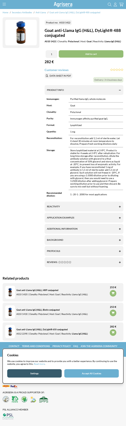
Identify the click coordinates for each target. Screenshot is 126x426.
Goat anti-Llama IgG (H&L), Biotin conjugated (38, 309)
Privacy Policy (61, 346)
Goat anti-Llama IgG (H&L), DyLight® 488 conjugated (74, 12)
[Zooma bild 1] (21, 32)
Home (5, 12)
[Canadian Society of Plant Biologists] (24, 399)
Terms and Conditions (36, 346)
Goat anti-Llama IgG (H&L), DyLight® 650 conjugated (42, 329)
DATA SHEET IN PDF (60, 75)
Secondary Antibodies (22, 12)
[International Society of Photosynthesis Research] (33, 399)
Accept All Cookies (91, 373)
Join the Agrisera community (99, 346)
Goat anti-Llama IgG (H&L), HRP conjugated (37, 290)
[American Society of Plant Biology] (6, 399)
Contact (14, 346)
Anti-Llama (41, 12)
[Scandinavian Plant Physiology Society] (43, 399)
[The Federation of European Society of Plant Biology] (15, 399)
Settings (34, 373)
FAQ (75, 346)
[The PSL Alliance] (8, 416)
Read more (39, 364)
